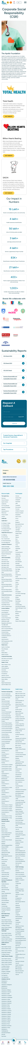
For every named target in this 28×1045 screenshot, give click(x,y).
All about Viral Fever (19, 716)
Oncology (4, 885)
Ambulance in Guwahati (7, 995)
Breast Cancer (5, 830)
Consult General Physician (5, 709)
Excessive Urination (19, 838)
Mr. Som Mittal (5, 536)
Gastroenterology (5, 889)
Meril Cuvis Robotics (19, 874)
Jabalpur (17, 619)
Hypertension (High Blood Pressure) (6, 853)
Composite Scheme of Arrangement (6, 636)
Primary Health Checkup (7, 935)
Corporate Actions (5, 602)
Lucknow (17, 580)
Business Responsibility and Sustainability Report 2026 (7, 591)
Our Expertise (4, 975)
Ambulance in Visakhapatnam (5, 1030)
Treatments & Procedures (20, 789)
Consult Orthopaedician (7, 695)
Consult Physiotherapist (7, 739)
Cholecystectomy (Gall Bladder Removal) (20, 803)
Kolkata (17, 597)
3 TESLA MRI (18, 883)
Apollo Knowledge (5, 546)
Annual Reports (5, 612)
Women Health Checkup (7, 921)
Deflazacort (17, 911)
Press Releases (5, 648)
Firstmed (17, 509)
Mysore (17, 535)
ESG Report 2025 (5, 561)
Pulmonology (4, 895)
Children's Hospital (19, 511)
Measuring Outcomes (6, 677)
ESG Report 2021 (5, 567)
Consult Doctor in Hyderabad (5, 755)
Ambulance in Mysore (6, 1016)
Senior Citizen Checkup (7, 927)
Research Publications (6, 553)
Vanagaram (17, 499)
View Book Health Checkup (19, 1042)
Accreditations (5, 671)
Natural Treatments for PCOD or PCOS (20, 730)
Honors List (4, 555)
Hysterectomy (18, 809)
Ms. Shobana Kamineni (6, 528)
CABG (16, 798)
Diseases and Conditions (20, 738)
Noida (16, 576)
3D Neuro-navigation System (19, 880)
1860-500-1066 (8, 486)
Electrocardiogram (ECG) (20, 940)
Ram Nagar (17, 569)
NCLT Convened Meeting (7, 628)
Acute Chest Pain (19, 833)
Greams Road (18, 497)
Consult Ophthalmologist (7, 724)
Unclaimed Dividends (6, 630)
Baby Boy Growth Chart (20, 695)
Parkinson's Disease (6, 867)
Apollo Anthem (5, 501)
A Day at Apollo (5, 514)
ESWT (16, 896)
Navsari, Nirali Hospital (20, 621)
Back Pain (4, 827)
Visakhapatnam (18, 565)
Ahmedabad (18, 591)
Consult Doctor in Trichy (7, 815)
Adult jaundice (18, 863)
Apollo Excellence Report (7, 552)
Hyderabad (17, 548)
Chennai (17, 496)
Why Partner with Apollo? (7, 658)
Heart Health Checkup (6, 919)
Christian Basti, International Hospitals (20, 605)
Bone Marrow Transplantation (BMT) (20, 796)
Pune (16, 587)
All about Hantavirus (19, 734)
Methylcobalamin (19, 916)
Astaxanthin (18, 909)
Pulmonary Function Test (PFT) (20, 948)
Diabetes (3, 841)
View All (3, 746)
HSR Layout (17, 527)
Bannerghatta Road (19, 524)
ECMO (16, 887)
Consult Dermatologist (6, 730)
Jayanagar (17, 529)
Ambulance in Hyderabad (7, 997)
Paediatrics (4, 904)
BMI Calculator (18, 967)
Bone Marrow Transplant (20, 743)
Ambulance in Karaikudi (6, 1003)
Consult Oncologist (6, 703)
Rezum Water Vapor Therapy (19, 891)
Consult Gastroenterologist (6, 700)
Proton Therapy (18, 827)
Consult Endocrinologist (7, 732)
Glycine (17, 912)
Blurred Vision (4, 829)
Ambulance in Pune (6, 1023)
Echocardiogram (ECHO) (20, 938)
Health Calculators (19, 965)
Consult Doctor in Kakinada (5, 790)
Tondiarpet (17, 505)
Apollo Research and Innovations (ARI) (6, 549)
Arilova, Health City (19, 567)
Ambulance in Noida (6, 1021)
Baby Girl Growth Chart (20, 693)
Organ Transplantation (6, 893)
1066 (14, 3)
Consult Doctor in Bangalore (5, 758)
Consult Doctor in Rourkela (5, 813)
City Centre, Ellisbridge (20, 593)
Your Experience (5, 977)
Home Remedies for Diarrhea (19, 726)
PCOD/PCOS (4, 865)
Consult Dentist (5, 734)
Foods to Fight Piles (19, 723)
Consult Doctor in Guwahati (5, 784)
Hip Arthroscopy (18, 822)
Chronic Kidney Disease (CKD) (20, 750)
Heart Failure (4, 848)
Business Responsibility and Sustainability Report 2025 (7, 586)
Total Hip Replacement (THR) (20, 824)
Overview (4, 498)
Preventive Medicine (6, 908)
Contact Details (5, 643)
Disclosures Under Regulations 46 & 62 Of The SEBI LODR (6, 623)
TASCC (3, 681)
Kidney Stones (5, 859)
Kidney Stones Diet (19, 704)
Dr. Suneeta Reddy (5, 526)
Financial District (19, 552)
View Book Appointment (3, 1042)
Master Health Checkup (7, 923)
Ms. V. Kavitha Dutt (6, 538)
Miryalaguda (18, 559)
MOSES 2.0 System (19, 889)
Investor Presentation (6, 617)
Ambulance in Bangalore (7, 984)
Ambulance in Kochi (6, 1006)
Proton (16, 518)
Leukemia (17, 770)
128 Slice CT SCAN (19, 894)
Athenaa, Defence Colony (20, 578)
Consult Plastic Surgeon (7, 723)
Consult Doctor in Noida (7, 808)
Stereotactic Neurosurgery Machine (20, 900)
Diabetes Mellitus (19, 756)
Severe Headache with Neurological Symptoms (20, 851)
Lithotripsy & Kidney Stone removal (19, 813)
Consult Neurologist (6, 697)
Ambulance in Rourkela (6, 1025)
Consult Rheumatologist (7, 726)
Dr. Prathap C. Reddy (6, 523)
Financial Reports (5, 610)
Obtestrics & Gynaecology (4, 897)
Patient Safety (5, 679)
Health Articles (18, 691)
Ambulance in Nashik (6, 1018)
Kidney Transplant (19, 811)
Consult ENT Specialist (6, 717)
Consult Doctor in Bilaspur (5, 781)
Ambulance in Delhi (6, 993)
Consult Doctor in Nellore (7, 810)
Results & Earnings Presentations (6, 615)
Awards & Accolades (6, 507)
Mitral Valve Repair (19, 820)
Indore (16, 582)
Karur (16, 539)
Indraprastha (18, 574)
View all (17, 736)
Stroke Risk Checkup (6, 952)
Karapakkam (17, 514)
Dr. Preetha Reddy (5, 525)
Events (3, 650)
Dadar (16, 586)
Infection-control (5, 675)
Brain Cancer (18, 745)
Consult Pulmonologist (6, 712)
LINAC (16, 885)
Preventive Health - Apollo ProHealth (6, 968)
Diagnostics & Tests (19, 926)
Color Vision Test (19, 972)
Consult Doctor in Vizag (7, 817)
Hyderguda (17, 554)
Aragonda (17, 542)
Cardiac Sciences (5, 884)
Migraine (3, 863)
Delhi (16, 572)
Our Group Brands (5, 505)
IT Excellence (4, 673)
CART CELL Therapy (19, 800)
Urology (3, 891)
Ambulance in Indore (6, 999)
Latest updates (5, 666)
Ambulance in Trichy (6, 1027)
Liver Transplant (18, 816)
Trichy (16, 544)
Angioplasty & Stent (19, 791)
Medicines (17, 905)
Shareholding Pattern (6, 626)
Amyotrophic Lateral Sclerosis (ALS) (19, 741)
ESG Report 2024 (5, 563)
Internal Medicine (5, 900)
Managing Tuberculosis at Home (20, 706)
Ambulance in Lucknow (6, 1010)
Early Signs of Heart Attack (19, 698)
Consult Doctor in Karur (7, 796)
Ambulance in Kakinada (6, 1001)
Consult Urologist (5, 706)
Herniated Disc (5, 850)
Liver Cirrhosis (18, 772)
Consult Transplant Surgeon (6, 744)
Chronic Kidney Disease (7, 832)
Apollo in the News (6, 647)
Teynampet (17, 501)
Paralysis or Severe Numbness (19, 842)
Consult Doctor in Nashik (7, 806)
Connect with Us (5, 660)
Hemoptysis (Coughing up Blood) (20, 835)
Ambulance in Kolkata (6, 1008)
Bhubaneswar (18, 611)
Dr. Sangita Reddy (5, 530)
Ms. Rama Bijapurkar (6, 542)
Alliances (3, 509)
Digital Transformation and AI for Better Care (6, 683)
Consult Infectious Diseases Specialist (6, 736)
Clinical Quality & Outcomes (5, 669)
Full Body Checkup (5, 925)
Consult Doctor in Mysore (7, 804)
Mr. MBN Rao (4, 535)
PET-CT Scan (18, 934)
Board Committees (6, 597)
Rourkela (17, 615)
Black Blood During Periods (19, 721)
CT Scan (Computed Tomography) (19, 932)
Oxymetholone (18, 918)
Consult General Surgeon (7, 728)
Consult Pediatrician (6, 713)
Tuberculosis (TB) (5, 874)
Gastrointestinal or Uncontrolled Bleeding (20, 860)
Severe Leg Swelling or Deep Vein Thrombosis (20, 855)
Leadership (4, 503)
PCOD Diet (17, 732)
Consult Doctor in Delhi (7, 766)
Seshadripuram (18, 531)
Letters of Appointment (7, 606)
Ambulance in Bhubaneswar (4, 987)
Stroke (3, 870)
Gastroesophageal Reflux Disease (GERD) (7, 846)
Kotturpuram (18, 507)
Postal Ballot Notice (6, 604)
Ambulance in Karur (6, 1005)
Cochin (17, 520)
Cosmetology (4, 906)
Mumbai (17, 584)
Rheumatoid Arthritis (6, 868)
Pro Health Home (5, 973)
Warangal (17, 563)
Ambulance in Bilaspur (6, 990)
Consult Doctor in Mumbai (5, 761)
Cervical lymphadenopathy (19, 846)
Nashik (16, 589)
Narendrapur (18, 601)
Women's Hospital (19, 512)
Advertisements (5, 639)
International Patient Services (6, 1033)
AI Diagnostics (18, 898)
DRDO (16, 550)
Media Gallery (4, 652)
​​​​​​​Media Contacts (5, 654)
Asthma (3, 825)
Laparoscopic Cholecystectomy (19, 806)
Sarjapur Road (18, 533)
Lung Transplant (18, 818)
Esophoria (17, 849)
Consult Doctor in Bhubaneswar (5, 777)
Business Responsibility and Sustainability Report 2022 (7, 576)
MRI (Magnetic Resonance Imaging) (19, 928)
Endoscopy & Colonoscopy (18, 943)
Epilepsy (3, 843)
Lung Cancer (4, 861)
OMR (16, 503)
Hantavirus (17, 760)
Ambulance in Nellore (6, 1020)
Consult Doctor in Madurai (5, 802)
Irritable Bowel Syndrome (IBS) (7, 856)
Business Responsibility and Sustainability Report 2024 (7, 581)
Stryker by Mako (18, 878)
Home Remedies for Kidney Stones (19, 701)
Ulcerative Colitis (5, 876)
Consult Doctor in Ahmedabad (5, 774)
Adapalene (17, 907)
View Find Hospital (8, 1042)
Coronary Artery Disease (7, 839)
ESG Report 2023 (5, 565)
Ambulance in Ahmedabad (4, 982)
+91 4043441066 (9, 480)
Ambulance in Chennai (6, 991)
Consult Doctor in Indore (7, 787)
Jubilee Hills (18, 556)
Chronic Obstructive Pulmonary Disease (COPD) (6, 836)
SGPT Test (17, 945)
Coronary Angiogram (19, 936)
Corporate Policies (5, 599)
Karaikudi (17, 546)
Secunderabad (18, 561)
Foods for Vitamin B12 (20, 718)
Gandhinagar (18, 595)
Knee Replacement (19, 793)
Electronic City (18, 526)
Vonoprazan (18, 922)
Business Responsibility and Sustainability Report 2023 (7, 570)
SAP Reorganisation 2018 (7, 641)
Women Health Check (6, 948)
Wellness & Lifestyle (19, 961)
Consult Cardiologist (6, 693)
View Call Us (25, 1042)
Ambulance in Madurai (6, 1012)
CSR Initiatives (5, 559)
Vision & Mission (5, 500)
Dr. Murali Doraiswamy (6, 540)
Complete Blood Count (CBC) (20, 955)
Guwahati (17, 602)
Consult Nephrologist (6, 704)
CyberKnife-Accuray (19, 872)
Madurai (17, 537)
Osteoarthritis (18, 774)
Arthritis (3, 823)
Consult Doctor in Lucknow (5, 798)
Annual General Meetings (7, 600)
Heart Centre (18, 516)
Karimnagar (17, 557)
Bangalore (17, 522)
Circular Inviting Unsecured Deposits (6, 633)
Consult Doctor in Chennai (5, 751)
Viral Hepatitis (5, 878)
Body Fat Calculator (19, 970)
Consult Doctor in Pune (7, 768)
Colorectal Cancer (19, 752)
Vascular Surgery (5, 902)
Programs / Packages (6, 971)
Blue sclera (17, 857)
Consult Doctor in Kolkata (7, 764)
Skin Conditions (18, 782)
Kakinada (17, 571)
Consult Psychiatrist (6, 741)
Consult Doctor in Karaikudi (5, 793)
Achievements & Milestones (5, 512)
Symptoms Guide (19, 831)
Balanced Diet (18, 711)
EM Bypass (17, 599)
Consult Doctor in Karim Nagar (7, 771)
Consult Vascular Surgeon (5, 720)
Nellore (17, 541)
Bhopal (16, 617)
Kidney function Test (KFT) (19, 958)
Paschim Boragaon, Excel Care (20, 609)
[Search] (11, 2)
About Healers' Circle (6, 664)
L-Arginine (17, 914)
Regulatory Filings (5, 619)
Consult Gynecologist (6, 715)
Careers (3, 516)
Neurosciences (5, 887)
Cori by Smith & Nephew (20, 876)
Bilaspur (17, 613)
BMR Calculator (18, 968)
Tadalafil (17, 920)
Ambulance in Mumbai (6, 1014)
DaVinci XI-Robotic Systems (19, 869)
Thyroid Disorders (5, 872)
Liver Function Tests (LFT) (19, 951)
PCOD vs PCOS (18, 709)
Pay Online (4, 1036)
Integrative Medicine (6, 909)
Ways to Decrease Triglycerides (19, 714)
